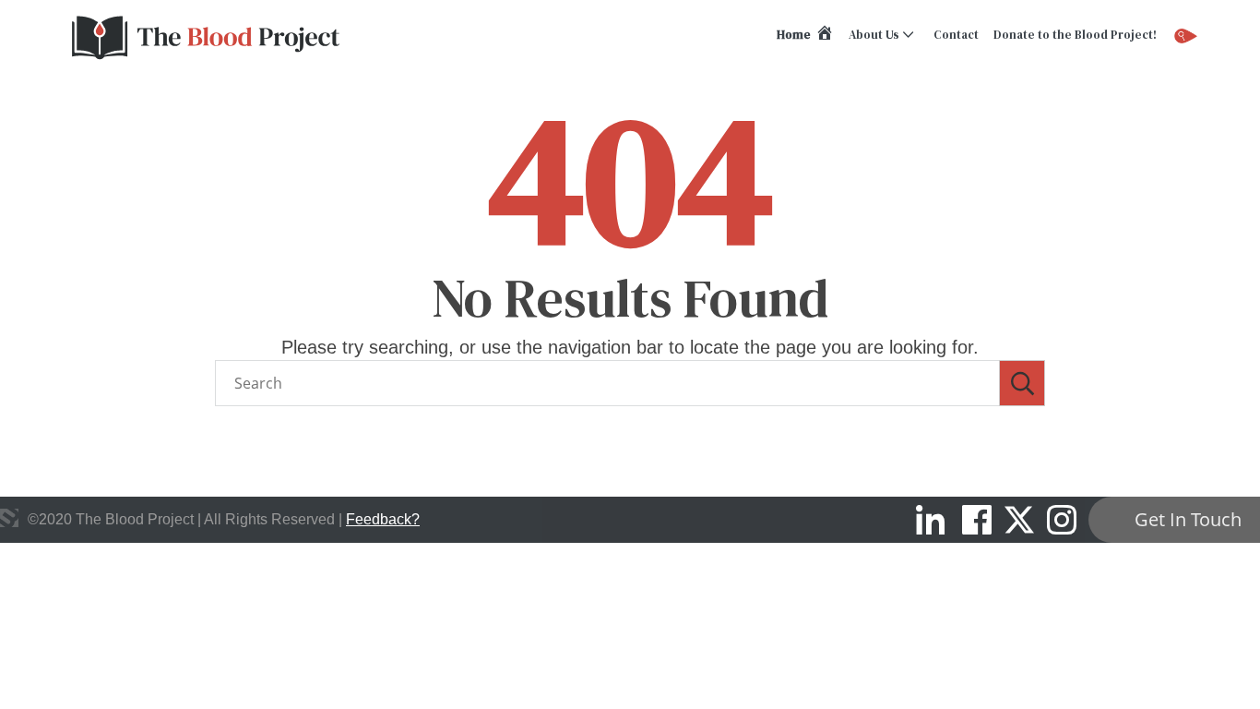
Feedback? (383, 519)
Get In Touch (1188, 519)
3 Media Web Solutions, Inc (9, 518)
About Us (874, 34)
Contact (956, 34)
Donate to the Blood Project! (1075, 34)
